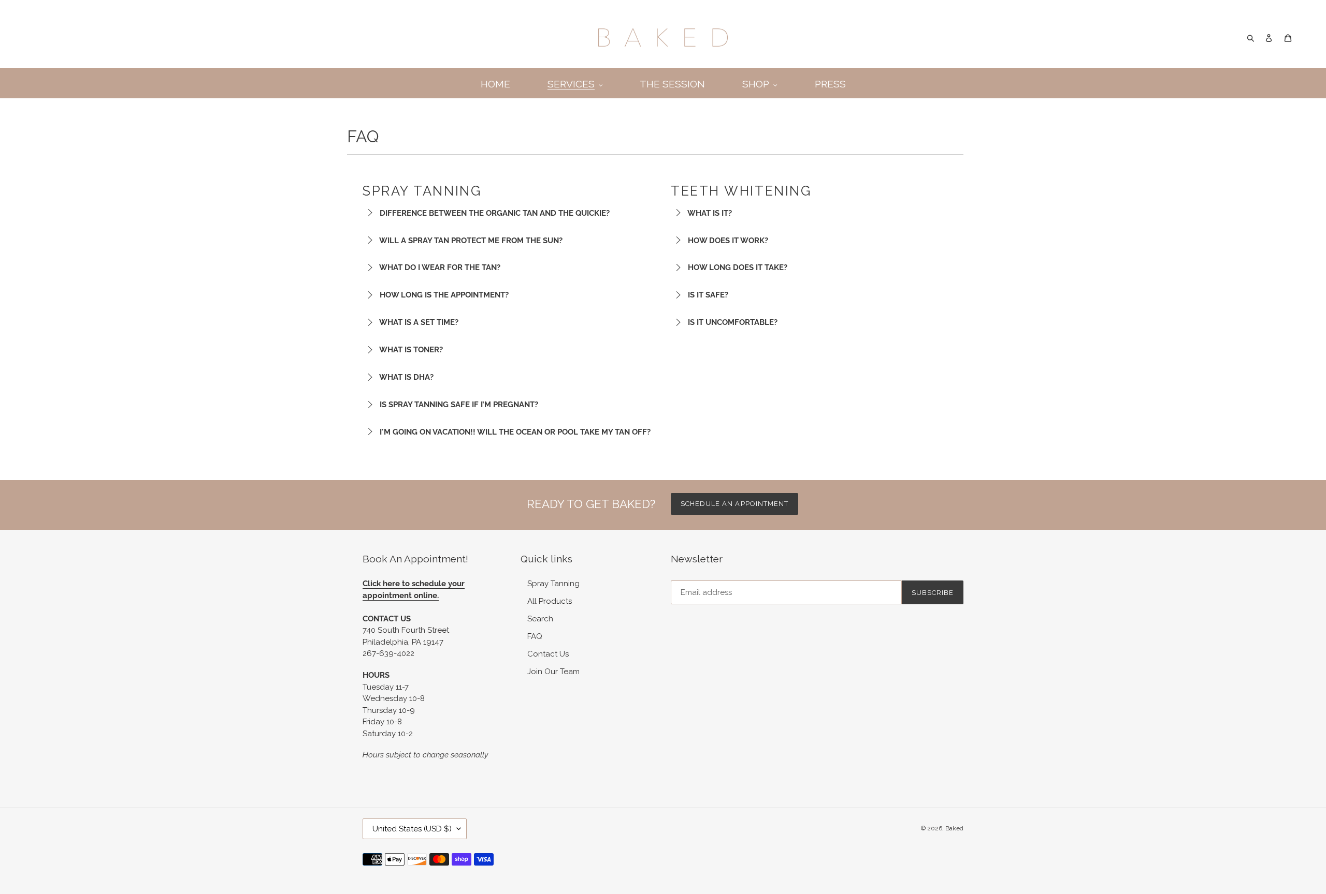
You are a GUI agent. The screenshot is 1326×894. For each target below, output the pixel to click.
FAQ (534, 636)
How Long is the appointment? (443, 295)
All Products (549, 601)
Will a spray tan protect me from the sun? (470, 240)
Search (540, 618)
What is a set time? (418, 322)
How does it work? (727, 240)
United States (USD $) (412, 828)
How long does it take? (736, 267)
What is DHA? (406, 377)
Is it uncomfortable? (731, 322)
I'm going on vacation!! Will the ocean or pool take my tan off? (514, 432)
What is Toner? (410, 349)
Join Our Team (553, 671)
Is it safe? (707, 295)
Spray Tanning (553, 583)
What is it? (709, 213)
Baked (954, 828)
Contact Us (548, 654)
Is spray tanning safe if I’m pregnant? (458, 404)
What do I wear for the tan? (439, 267)
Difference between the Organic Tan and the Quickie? (494, 213)
